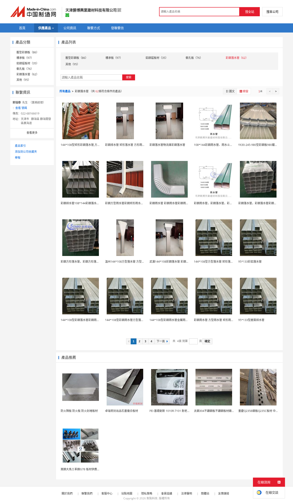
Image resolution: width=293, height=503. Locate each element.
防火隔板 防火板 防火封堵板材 (79, 411)
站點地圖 (126, 493)
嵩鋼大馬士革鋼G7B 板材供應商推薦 (83, 469)
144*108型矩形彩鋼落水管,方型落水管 (84, 145)
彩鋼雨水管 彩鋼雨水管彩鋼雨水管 (170, 203)
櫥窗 (245, 91)
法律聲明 (186, 493)
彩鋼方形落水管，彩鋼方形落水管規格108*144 (90, 262)
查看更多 (32, 133)
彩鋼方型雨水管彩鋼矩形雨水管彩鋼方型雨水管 (134, 203)
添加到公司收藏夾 (26, 152)
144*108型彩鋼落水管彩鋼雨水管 (81, 320)
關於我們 (67, 493)
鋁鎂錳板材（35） (27, 63)
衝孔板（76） (24, 69)
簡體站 (205, 493)
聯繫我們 (86, 493)
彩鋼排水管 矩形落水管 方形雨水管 (126, 145)
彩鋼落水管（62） (27, 74)
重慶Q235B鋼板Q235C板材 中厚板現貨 (262, 411)
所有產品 (65, 91)
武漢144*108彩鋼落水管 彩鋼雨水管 (171, 262)
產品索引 (20, 146)
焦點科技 (151, 498)
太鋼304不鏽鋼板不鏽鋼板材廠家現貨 (217, 411)
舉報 (17, 158)
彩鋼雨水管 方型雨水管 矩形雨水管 (215, 320)
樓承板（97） (24, 58)
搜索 (128, 77)
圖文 (232, 91)
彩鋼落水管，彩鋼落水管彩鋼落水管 (260, 203)
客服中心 (106, 493)
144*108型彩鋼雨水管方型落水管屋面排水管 (132, 320)
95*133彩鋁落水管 (250, 262)
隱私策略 (146, 493)
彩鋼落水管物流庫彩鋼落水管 (167, 145)
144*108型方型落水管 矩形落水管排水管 (219, 262)
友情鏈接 (223, 493)
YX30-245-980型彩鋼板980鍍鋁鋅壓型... (263, 145)
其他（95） (23, 80)
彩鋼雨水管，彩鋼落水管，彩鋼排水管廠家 (220, 203)
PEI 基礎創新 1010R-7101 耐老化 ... (171, 411)
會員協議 (166, 493)
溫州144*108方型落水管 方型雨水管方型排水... (134, 262)
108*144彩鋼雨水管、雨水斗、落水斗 (217, 145)
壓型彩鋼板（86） (27, 52)
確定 (207, 341)
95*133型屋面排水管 (251, 320)
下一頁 (161, 341)
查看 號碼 (21, 108)
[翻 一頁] (128, 341)
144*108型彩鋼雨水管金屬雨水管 (170, 320)
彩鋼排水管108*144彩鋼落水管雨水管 (84, 203)
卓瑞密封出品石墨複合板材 (121, 411)
